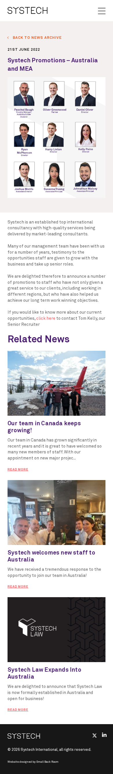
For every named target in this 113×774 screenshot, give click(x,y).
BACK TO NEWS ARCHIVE (37, 38)
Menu (101, 11)
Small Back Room (47, 761)
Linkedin (104, 735)
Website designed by (33, 761)
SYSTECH (28, 10)
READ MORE (18, 469)
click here (45, 319)
